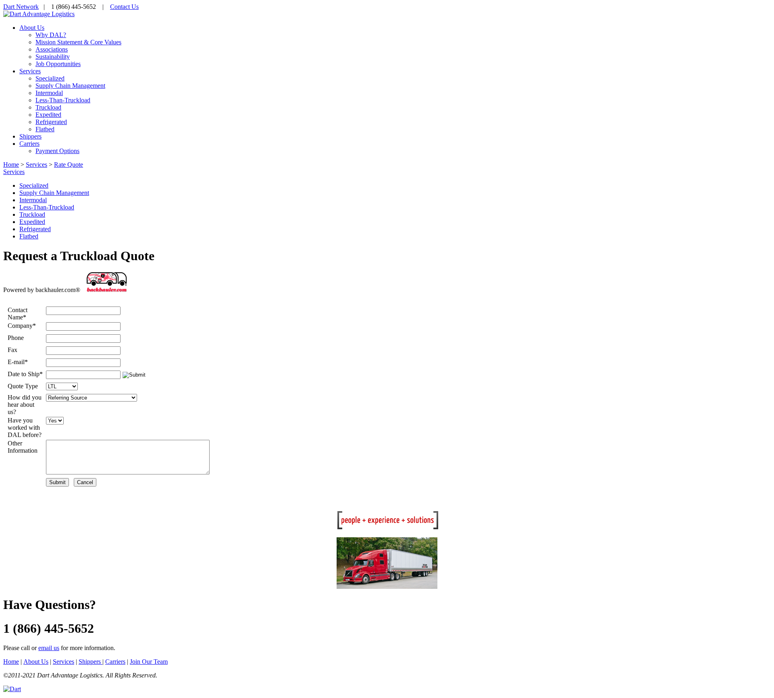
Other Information (22, 447)
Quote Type (23, 386)
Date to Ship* (25, 374)
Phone (16, 337)
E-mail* (18, 361)
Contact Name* (17, 314)
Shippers (90, 661)
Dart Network (21, 6)
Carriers (115, 661)
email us (48, 647)
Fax (12, 349)
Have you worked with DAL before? (25, 427)
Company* (22, 325)
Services (14, 171)
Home (11, 164)
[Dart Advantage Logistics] (39, 13)
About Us (35, 661)
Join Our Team (149, 661)
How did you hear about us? (25, 404)
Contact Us (124, 6)
